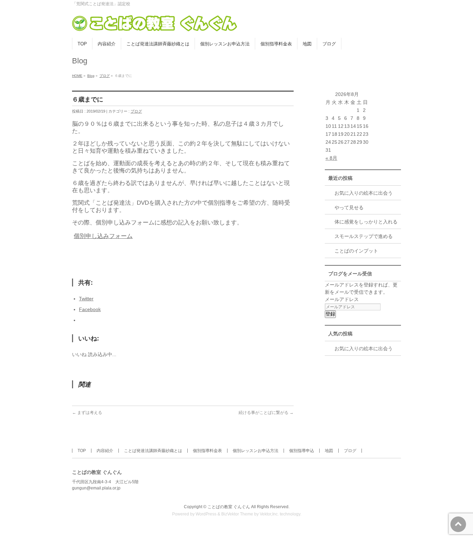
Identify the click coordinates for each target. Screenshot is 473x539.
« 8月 (331, 158)
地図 (329, 450)
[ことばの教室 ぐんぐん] (155, 24)
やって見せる (349, 207)
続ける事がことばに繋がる (266, 412)
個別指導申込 (301, 450)
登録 (330, 314)
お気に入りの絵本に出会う (363, 193)
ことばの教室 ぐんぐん (228, 506)
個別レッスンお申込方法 (255, 450)
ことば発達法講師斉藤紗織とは (153, 450)
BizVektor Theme (237, 514)
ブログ (104, 76)
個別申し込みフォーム (103, 236)
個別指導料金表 (207, 450)
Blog (91, 76)
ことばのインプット (356, 251)
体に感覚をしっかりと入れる (366, 221)
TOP (82, 450)
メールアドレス (342, 299)
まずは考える (87, 412)
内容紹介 (105, 450)
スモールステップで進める (363, 236)
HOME (77, 76)
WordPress (206, 514)
